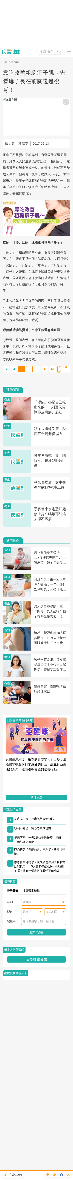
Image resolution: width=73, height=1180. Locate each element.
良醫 (5, 62)
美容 (17, 62)
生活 (11, 62)
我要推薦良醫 (36, 959)
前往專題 (36, 797)
